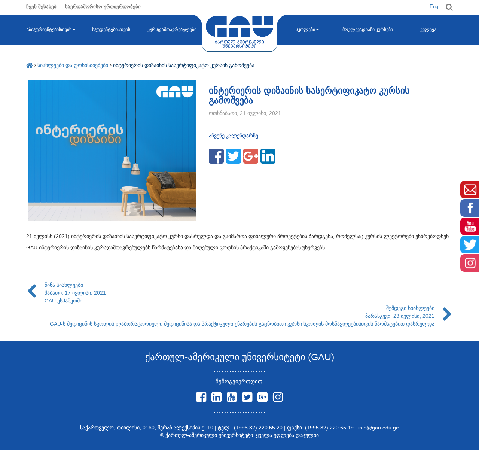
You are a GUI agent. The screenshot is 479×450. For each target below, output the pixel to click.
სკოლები (305, 29)
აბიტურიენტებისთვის (49, 29)
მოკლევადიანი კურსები (367, 29)
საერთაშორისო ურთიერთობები (103, 6)
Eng (434, 6)
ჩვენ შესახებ (41, 6)
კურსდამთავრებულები (171, 29)
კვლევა (428, 29)
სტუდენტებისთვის (111, 29)
